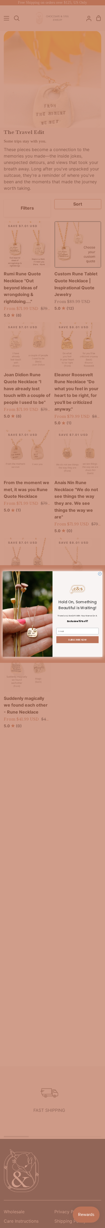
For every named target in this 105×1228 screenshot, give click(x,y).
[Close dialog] (100, 573)
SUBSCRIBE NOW (77, 639)
